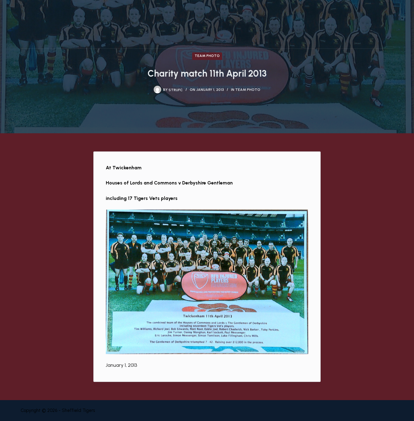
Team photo (207, 56)
